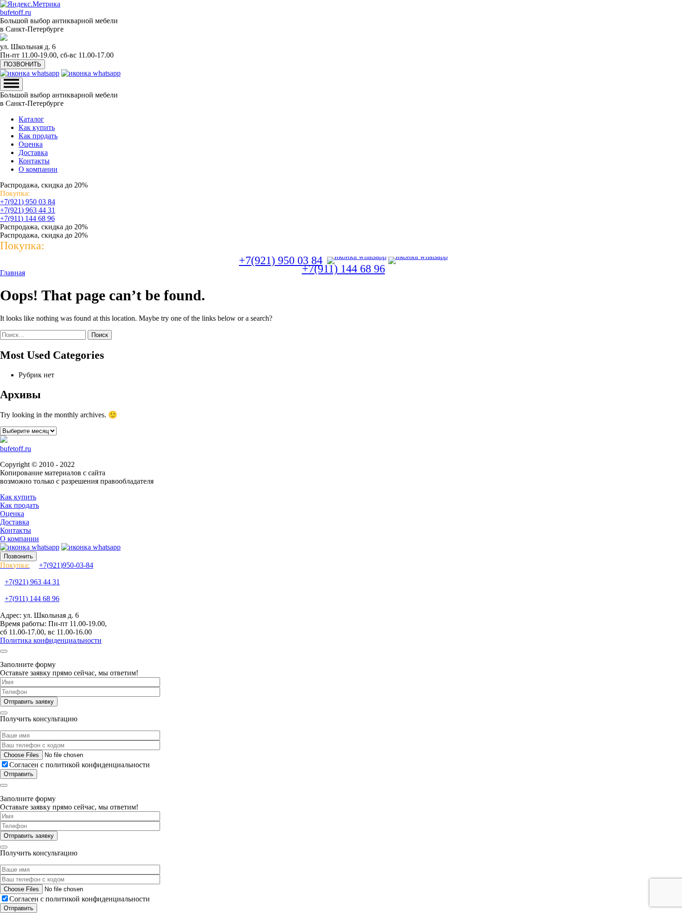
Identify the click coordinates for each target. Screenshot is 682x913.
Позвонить (18, 556)
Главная (12, 273)
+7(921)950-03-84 (46, 565)
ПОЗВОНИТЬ (22, 64)
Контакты (34, 161)
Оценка (31, 144)
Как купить (37, 127)
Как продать (38, 136)
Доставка (33, 152)
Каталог (31, 119)
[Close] (3, 651)
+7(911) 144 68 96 (27, 218)
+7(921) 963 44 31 (27, 210)
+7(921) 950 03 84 (27, 202)
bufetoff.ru (15, 12)
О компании (38, 169)
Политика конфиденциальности (51, 640)
